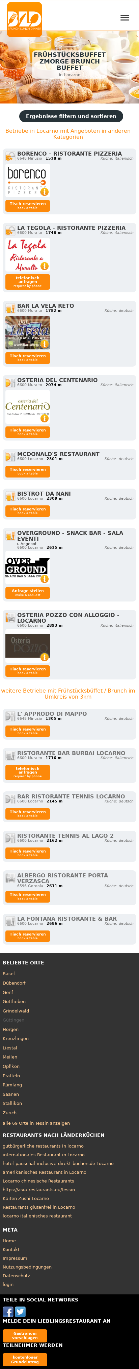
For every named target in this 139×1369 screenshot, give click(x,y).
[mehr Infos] (27, 180)
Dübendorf (14, 983)
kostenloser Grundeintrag (25, 1359)
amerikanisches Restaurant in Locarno (44, 1172)
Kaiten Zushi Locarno (26, 1198)
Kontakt (11, 1249)
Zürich (10, 1112)
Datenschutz (16, 1275)
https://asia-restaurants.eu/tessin (39, 1189)
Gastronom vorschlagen (25, 1335)
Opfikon (11, 1066)
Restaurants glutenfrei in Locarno (39, 1207)
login (8, 1284)
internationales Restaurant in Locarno (44, 1154)
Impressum (15, 1258)
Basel (9, 973)
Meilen (10, 1057)
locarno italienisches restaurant (37, 1215)
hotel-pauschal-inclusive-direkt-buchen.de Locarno (58, 1163)
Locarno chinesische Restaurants (38, 1181)
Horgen (11, 1029)
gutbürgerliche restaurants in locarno (43, 1146)
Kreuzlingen (16, 1038)
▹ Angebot (26, 544)
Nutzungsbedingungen (27, 1267)
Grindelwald (16, 1010)
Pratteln (11, 1075)
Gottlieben (14, 1001)
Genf (8, 992)
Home (9, 1240)
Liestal (10, 1047)
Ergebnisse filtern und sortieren (71, 116)
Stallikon (12, 1103)
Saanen (11, 1094)
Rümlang (12, 1084)
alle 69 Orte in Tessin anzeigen (36, 1123)
